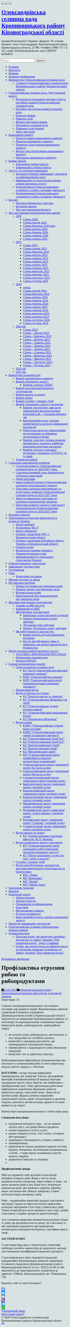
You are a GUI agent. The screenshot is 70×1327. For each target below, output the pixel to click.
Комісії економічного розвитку (34, 378)
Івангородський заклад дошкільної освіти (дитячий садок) (44, 785)
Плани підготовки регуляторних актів (39, 586)
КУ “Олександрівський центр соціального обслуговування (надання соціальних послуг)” (41, 849)
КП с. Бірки (30, 874)
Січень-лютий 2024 (35, 290)
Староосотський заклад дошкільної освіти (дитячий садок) (44, 828)
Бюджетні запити (26, 206)
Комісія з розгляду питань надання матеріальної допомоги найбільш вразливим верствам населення (44, 443)
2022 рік (21, 368)
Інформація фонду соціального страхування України (34, 558)
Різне (12, 573)
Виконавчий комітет (21, 134)
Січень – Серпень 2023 (37, 352)
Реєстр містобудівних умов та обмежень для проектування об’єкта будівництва (45, 644)
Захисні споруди (26, 900)
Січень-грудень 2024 (35, 323)
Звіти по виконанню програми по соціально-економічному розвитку (37, 500)
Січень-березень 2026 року (39, 225)
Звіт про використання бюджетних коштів (34, 212)
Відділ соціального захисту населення (39, 842)
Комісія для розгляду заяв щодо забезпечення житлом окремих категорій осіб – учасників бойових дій (44, 412)
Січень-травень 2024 (35, 300)
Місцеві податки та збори (24, 579)
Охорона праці (25, 547)
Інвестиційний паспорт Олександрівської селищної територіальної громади (41, 484)
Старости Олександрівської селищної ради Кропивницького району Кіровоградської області (42, 86)
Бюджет (13, 199)
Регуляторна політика (22, 582)
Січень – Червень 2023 (37, 345)
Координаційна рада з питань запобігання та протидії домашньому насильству (45, 424)
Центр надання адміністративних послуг (34, 651)
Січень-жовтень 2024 (36, 316)
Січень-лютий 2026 (35, 222)
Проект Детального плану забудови (44, 628)
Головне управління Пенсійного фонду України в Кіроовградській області (40, 542)
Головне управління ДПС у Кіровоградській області (32, 536)
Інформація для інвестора (24, 566)
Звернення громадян (21, 887)
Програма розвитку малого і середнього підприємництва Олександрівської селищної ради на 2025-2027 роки (40, 508)
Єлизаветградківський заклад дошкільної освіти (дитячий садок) (44, 779)
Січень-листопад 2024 (36, 319)
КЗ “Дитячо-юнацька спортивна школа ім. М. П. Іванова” (42, 837)
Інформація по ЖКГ (28, 608)
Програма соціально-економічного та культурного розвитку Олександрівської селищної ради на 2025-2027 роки (40, 492)
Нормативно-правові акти (32, 657)
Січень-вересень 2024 (36, 313)
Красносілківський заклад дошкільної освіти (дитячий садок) (44, 792)
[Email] (35, 1297)
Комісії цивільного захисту (32, 381)
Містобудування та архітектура (35, 631)
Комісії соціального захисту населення (39, 404)
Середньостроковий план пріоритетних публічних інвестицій (40, 474)
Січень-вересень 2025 (36, 271)
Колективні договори (29, 576)
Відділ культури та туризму (32, 693)
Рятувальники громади (30, 910)
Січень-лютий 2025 (35, 248)
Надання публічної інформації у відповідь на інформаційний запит (41, 175)
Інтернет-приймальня (22, 76)
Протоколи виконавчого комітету (36, 157)
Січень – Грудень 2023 (36, 365)
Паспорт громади (19, 514)
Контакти (14, 70)
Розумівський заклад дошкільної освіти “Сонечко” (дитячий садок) (44, 821)
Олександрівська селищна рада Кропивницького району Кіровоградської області (33, 22)
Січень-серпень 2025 (35, 268)
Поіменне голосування (30, 128)
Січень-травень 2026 (35, 232)
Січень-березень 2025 (36, 251)
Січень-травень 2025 (35, 258)
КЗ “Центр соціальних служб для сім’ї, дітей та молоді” (43, 857)
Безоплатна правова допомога (34, 550)
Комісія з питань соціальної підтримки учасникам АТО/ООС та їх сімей (45, 453)
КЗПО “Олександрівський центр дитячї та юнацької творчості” (43, 734)
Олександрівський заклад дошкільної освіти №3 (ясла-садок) (46, 766)
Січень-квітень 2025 (35, 255)
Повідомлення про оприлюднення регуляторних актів (37, 597)
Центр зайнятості (26, 530)
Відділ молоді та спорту (30, 832)
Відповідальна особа (28, 592)
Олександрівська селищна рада (35, 667)
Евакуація (22, 907)
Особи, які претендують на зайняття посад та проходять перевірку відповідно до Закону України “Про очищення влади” (42, 949)
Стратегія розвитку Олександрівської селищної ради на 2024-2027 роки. (38, 467)
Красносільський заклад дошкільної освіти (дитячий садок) (45, 798)
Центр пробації (25, 524)
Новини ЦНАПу (26, 660)
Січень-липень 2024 (35, 306)
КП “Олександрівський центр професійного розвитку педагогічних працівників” (41, 758)
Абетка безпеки (25, 897)
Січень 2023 (30, 329)
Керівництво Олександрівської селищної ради (37, 79)
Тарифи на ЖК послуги (30, 605)
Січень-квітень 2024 (35, 297)
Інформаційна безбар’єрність (33, 167)
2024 (19, 284)
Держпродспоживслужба (31, 553)
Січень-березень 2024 (36, 294)
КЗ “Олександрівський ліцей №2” (43, 741)
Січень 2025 (30, 245)
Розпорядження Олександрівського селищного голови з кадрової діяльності (40, 188)
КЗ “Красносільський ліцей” (40, 748)
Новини (13, 73)
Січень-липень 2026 (35, 238)
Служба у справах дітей (30, 861)
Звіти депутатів (25, 131)
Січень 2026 (30, 219)
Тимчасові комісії (26, 459)
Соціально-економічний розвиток (29, 462)
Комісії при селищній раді (24, 375)
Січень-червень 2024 (35, 303)
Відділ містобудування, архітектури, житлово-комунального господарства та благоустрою (40, 868)
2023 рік (21, 326)
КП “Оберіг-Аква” (34, 884)
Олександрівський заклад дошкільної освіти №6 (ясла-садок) (46, 773)
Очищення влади (19, 933)
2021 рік (21, 371)
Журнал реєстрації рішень (31, 122)
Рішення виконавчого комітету (34, 141)
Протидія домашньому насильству (30, 923)
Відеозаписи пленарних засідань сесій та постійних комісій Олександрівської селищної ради (41, 102)
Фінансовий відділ (27, 689)
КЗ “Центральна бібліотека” (40, 719)
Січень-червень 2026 (35, 235)
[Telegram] (35, 1304)
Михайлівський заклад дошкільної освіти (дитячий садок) (44, 805)
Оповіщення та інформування (34, 904)
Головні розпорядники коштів (27, 663)
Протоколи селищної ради (32, 125)
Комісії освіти (24, 397)
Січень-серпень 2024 (35, 310)
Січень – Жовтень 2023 (37, 358)
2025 (19, 242)
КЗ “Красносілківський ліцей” (41, 745)
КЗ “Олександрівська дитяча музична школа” (40, 708)
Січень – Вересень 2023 (37, 355)
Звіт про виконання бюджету (33, 209)
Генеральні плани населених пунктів (45, 615)
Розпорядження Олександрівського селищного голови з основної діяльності (40, 195)
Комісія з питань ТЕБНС (38, 384)
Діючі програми (25, 478)
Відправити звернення (15, 958)
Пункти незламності (28, 913)
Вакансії (14, 891)
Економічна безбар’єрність (32, 164)
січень (27, 287)
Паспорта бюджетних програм (34, 203)
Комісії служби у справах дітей (35, 401)
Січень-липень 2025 (35, 264)
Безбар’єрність (17, 160)
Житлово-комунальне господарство (30, 602)
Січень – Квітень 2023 (36, 339)
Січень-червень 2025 (35, 261)
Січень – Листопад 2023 (37, 362)
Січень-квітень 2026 (35, 229)
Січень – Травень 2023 (36, 342)
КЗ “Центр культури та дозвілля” (43, 696)
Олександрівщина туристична (27, 563)
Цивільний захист (20, 894)
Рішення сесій (24, 118)
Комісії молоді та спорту (31, 394)
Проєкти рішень (26, 115)
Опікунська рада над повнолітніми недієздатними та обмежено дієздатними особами (44, 433)
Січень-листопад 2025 (36, 277)
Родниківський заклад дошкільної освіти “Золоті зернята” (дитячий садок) (43, 813)
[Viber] (35, 1300)
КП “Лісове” (30, 881)
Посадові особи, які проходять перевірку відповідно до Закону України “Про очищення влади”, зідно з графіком (41, 940)
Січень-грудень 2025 (35, 281)
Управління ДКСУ (27, 527)
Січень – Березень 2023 (37, 336)
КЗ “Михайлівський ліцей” (39, 751)
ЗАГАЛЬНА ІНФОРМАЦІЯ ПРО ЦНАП (41, 654)
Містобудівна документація (32, 612)
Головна (14, 66)
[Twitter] (35, 1293)
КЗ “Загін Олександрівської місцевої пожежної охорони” (45, 672)
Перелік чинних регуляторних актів (38, 589)
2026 (19, 216)
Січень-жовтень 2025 (36, 274)
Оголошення (16, 569)
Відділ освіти (24, 722)
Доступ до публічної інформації (28, 170)
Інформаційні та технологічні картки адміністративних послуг (38, 182)
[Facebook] (35, 1289)
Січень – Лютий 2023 (36, 332)
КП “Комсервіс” (33, 878)
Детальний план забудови (38, 625)
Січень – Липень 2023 (36, 349)
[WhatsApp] (35, 1307)
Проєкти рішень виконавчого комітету (39, 138)
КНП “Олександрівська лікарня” (43, 676)
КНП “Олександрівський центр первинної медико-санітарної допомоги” (42, 683)
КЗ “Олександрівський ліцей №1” (43, 738)
